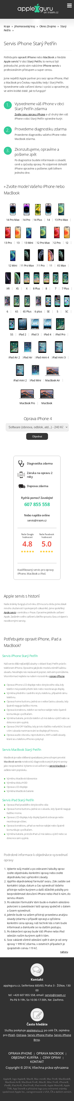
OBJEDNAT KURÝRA (24, 1057)
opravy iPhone (56, 676)
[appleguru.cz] (35, 14)
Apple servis (10, 612)
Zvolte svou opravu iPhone (30, 114)
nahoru (64, 952)
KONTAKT (37, 1062)
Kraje (7, 26)
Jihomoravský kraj (24, 26)
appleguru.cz (35, 1030)
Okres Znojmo (47, 26)
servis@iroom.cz (37, 520)
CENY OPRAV (52, 1057)
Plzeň (11, 1035)
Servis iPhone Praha (40, 1035)
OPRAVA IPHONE (20, 1053)
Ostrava (21, 1035)
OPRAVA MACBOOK (50, 1053)
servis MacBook (57, 765)
